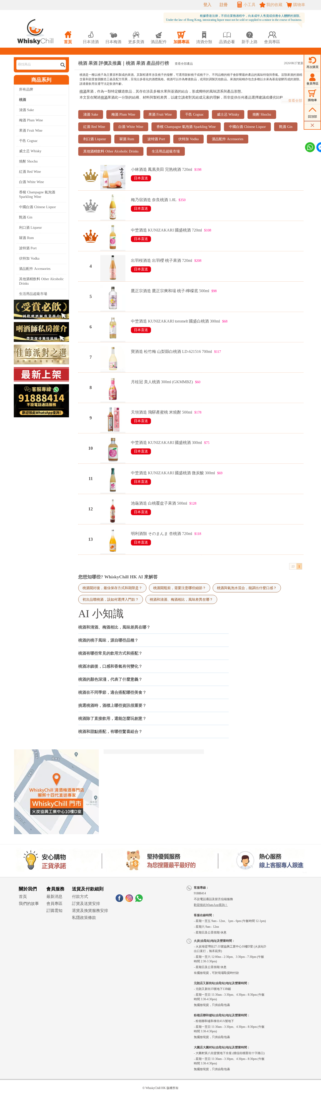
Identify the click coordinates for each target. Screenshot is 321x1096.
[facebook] (119, 900)
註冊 (224, 5)
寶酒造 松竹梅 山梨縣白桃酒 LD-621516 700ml (171, 351)
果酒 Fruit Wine (30, 130)
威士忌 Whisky (30, 151)
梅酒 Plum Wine (31, 120)
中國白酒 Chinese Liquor (37, 207)
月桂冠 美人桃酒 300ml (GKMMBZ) (162, 382)
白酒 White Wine (31, 182)
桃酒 (83, 91)
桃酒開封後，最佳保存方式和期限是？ (112, 588)
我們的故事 (29, 903)
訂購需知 (54, 910)
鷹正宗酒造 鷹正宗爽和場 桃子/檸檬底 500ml (170, 291)
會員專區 (54, 903)
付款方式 (80, 896)
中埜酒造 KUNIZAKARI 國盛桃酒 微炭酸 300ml (173, 473)
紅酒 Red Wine (30, 172)
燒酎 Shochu (28, 161)
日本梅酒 (113, 37)
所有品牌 (26, 89)
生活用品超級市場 (33, 294)
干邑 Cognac (28, 141)
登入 (207, 5)
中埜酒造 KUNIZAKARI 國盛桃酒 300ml (166, 442)
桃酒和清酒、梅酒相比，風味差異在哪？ (181, 599)
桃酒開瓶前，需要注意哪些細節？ (179, 588)
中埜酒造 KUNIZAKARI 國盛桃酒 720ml (166, 230)
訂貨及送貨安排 (86, 903)
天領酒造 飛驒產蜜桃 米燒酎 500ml (161, 412)
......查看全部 (292, 101)
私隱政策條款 (84, 917)
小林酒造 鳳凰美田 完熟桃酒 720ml (161, 169)
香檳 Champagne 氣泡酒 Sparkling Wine (37, 194)
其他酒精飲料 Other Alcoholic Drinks (41, 281)
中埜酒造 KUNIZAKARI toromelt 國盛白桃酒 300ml (175, 321)
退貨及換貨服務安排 (90, 910)
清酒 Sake (26, 110)
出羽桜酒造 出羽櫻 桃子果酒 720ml (161, 260)
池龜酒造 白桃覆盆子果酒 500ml (159, 503)
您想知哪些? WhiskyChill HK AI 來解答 (118, 576)
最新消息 (54, 896)
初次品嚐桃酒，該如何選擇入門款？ (111, 599)
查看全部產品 (184, 63)
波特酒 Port (28, 248)
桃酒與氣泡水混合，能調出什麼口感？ (247, 588)
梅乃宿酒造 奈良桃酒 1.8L (153, 200)
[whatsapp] (139, 900)
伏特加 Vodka (29, 258)
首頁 (23, 896)
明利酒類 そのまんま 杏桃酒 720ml (161, 533)
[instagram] (129, 900)
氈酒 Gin (25, 217)
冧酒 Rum (26, 238)
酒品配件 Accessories (34, 269)
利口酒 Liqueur (30, 227)
